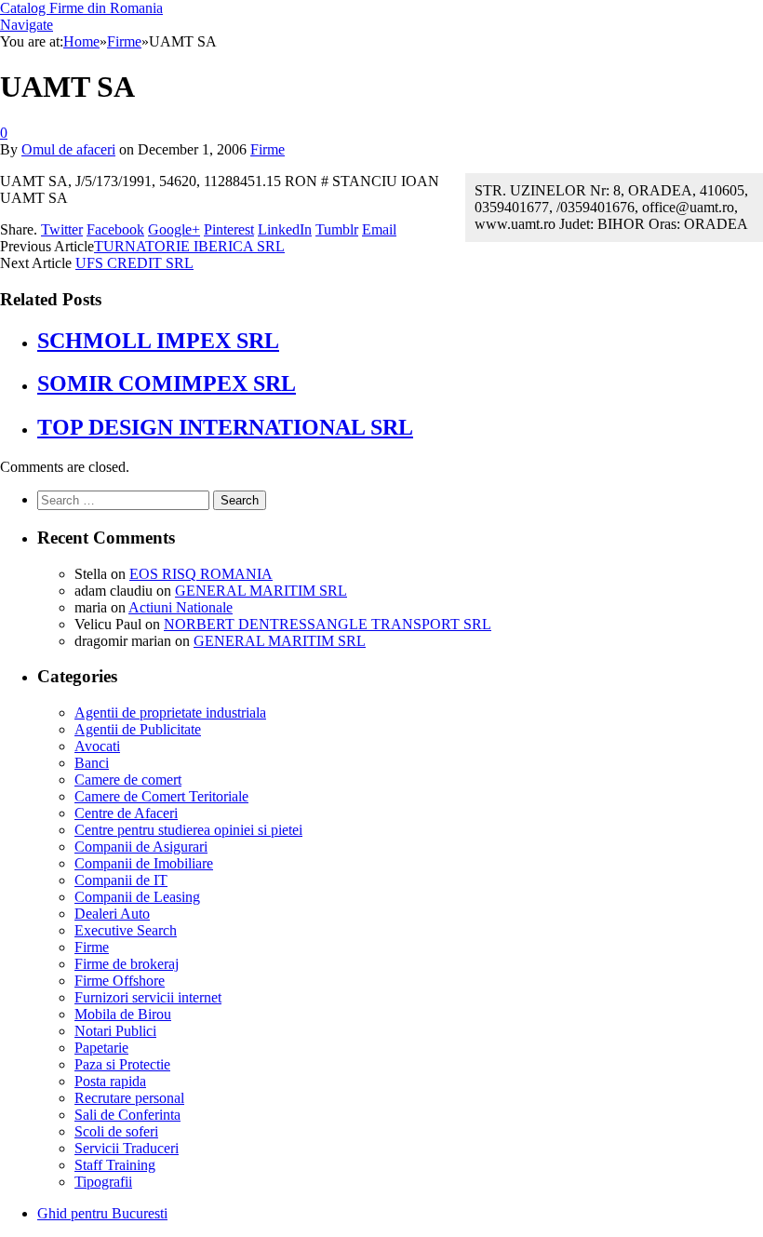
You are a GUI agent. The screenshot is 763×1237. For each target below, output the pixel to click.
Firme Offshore (119, 980)
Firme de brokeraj (126, 964)
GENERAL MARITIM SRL (261, 590)
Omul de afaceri (68, 149)
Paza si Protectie (122, 1064)
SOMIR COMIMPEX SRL (166, 383)
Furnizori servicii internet (147, 997)
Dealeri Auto (112, 913)
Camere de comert (127, 779)
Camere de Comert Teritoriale (161, 796)
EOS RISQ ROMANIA (201, 574)
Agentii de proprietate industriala (170, 712)
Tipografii (103, 1182)
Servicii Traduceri (126, 1148)
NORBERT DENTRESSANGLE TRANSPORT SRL (327, 624)
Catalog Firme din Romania (81, 8)
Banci (91, 763)
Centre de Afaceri (126, 813)
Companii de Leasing (137, 897)
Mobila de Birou (122, 1014)
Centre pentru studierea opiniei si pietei (188, 830)
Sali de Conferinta (127, 1115)
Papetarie (101, 1047)
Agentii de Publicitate (137, 729)
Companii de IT (120, 880)
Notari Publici (115, 1031)
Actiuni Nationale (180, 607)
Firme (267, 149)
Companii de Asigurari (140, 846)
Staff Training (114, 1165)
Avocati (97, 746)
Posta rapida (110, 1081)
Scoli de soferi (116, 1131)
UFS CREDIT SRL (134, 263)
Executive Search (125, 930)
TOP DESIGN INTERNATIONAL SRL (225, 427)
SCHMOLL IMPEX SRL (158, 341)
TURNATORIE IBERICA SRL (189, 246)
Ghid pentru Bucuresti (102, 1213)
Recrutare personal (129, 1098)
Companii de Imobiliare (143, 863)
